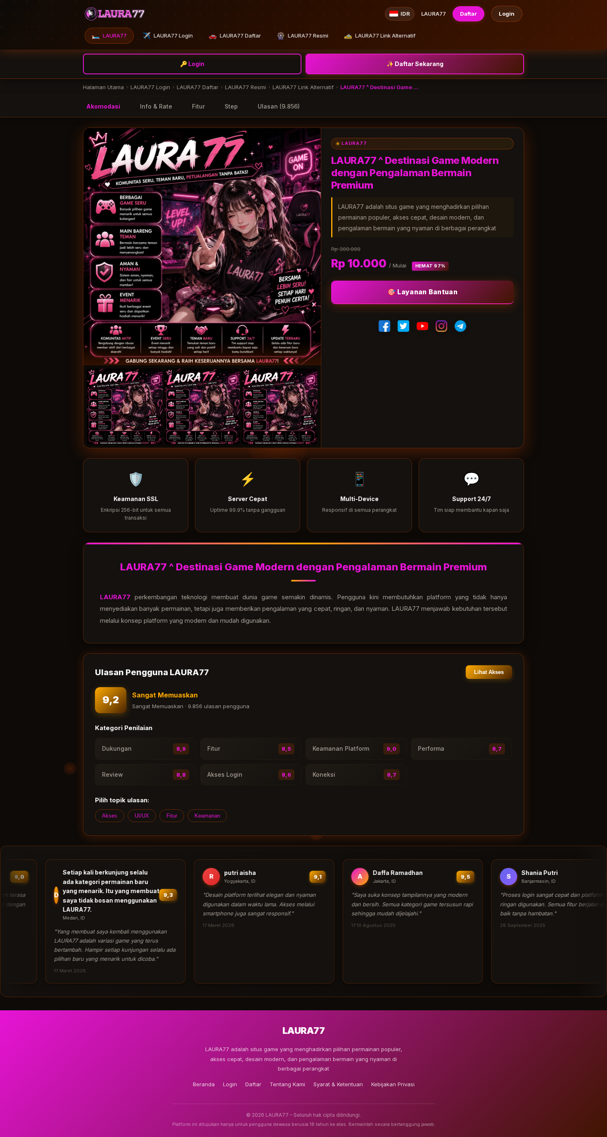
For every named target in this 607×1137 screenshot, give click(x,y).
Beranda (204, 1084)
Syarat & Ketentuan (338, 1084)
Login (507, 13)
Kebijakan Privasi (393, 1084)
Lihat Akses (489, 672)
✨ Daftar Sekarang (414, 63)
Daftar (468, 13)
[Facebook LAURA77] (384, 326)
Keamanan (207, 816)
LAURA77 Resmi (302, 35)
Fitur (198, 106)
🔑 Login (192, 63)
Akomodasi (103, 106)
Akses (109, 816)
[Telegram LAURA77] (460, 326)
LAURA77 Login (167, 35)
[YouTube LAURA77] (422, 326)
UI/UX (142, 816)
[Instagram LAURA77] (441, 326)
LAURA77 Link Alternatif (379, 35)
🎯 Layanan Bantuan (422, 292)
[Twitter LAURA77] (403, 326)
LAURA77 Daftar (235, 35)
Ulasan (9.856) (279, 106)
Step (231, 106)
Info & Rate (156, 106)
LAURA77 (109, 35)
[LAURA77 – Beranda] (115, 14)
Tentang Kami (287, 1084)
